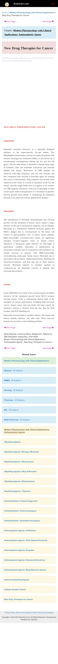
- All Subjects (17, 420)
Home (4, 12)
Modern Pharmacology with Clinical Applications (32, 12)
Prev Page (10, 21)
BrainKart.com (21, 3)
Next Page (47, 21)
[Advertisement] (29, 92)
